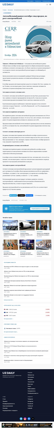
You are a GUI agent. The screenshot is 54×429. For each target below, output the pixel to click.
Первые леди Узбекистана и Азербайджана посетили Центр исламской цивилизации (26, 350)
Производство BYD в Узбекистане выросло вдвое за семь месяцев (21, 266)
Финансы (30, 379)
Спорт (29, 386)
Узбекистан (31, 375)
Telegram (14, 195)
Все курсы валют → (8, 318)
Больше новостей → (9, 299)
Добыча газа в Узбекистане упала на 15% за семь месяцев (19, 271)
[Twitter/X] (33, 418)
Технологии (31, 381)
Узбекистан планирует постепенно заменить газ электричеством (21, 341)
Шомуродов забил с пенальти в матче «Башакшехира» (18, 360)
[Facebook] (29, 418)
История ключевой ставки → (11, 331)
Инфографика (30, 1)
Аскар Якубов (6, 21)
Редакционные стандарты (10, 410)
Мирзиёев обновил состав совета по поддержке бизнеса (19, 295)
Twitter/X (22, 195)
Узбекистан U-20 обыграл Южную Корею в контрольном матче (20, 346)
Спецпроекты (38, 1)
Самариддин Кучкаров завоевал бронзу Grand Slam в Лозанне (20, 280)
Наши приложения (8, 406)
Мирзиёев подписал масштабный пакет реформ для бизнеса (20, 290)
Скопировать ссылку (41, 195)
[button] (47, 4)
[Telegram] (21, 418)
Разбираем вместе (47, 1)
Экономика (10, 9)
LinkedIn (30, 408)
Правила (5, 401)
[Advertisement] (27, 425)
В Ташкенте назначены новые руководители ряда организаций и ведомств (23, 355)
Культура (30, 384)
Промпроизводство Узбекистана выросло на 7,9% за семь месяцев (21, 276)
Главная (4, 9)
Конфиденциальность (9, 403)
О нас (4, 399)
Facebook (30, 195)
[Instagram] (25, 418)
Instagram (30, 401)
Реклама (5, 408)
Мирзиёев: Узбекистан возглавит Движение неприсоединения (20, 285)
